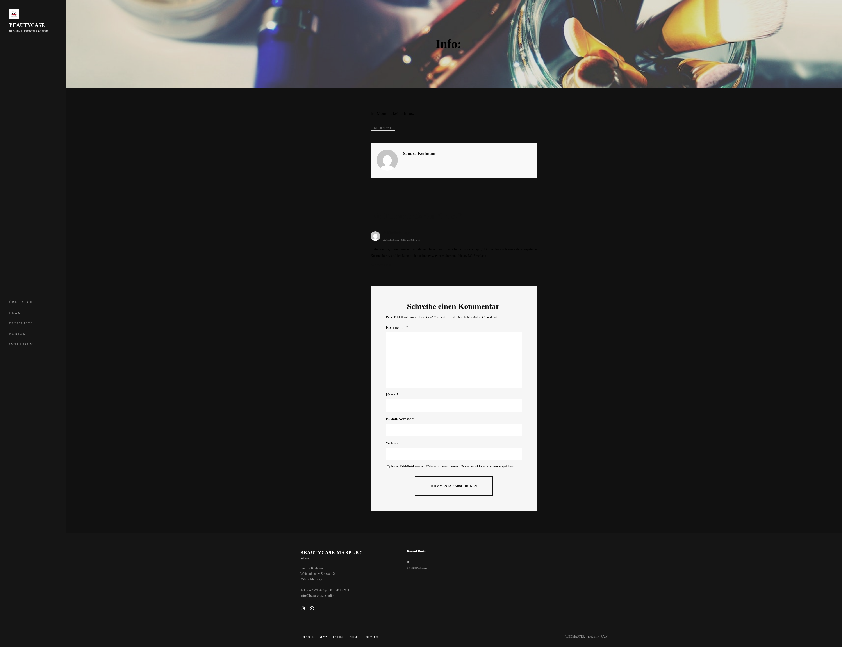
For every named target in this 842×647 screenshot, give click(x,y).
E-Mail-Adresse (400, 419)
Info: (410, 562)
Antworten (381, 265)
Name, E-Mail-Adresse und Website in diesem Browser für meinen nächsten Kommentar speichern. (452, 466)
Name (392, 395)
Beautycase (27, 25)
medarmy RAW (597, 636)
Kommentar (397, 327)
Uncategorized (383, 127)
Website (392, 443)
